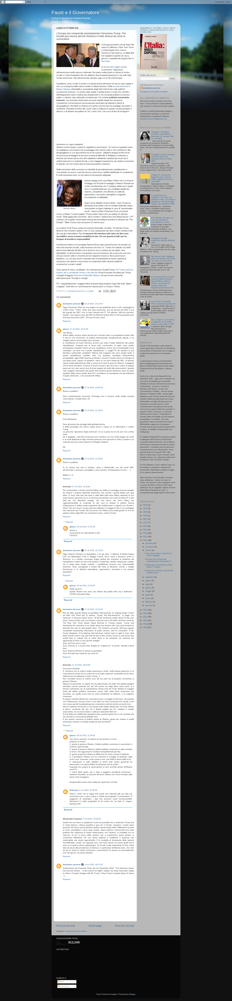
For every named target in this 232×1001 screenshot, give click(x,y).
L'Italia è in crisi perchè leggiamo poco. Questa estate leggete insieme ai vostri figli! (161, 178)
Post (61, 982)
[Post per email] (99, 291)
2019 (145, 530)
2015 (145, 610)
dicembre (149, 543)
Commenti (64, 986)
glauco (66, 329)
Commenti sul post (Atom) (76, 931)
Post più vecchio (124, 925)
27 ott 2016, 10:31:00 (79, 329)
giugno (148, 588)
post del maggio (113, 67)
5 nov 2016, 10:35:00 (88, 790)
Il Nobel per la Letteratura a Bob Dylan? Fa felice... (158, 566)
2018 (145, 533)
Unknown (74, 790)
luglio (147, 584)
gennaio (149, 605)
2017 (145, 537)
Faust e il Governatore (75, 12)
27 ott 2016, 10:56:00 (93, 388)
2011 (145, 624)
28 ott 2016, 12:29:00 (86, 586)
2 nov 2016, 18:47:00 (93, 865)
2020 (145, 526)
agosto (148, 581)
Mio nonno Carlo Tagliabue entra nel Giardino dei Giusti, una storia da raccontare (163, 258)
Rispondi (66, 321)
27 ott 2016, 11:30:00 (93, 459)
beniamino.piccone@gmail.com (153, 119)
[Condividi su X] (109, 291)
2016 (145, 540)
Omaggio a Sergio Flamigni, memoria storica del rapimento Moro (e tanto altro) (163, 158)
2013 (145, 617)
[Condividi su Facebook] (112, 291)
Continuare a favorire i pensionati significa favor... (159, 572)
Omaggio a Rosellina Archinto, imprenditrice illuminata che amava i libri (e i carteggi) (162, 135)
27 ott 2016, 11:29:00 (93, 410)
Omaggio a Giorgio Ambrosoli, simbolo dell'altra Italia (163, 240)
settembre (149, 577)
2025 (145, 508)
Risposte (69, 522)
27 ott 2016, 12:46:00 (81, 487)
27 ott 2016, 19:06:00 (92, 819)
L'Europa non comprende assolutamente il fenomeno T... (159, 560)
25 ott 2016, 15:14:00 (93, 304)
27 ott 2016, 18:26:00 (81, 665)
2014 (145, 613)
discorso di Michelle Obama (87, 275)
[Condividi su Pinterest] (114, 291)
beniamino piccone (71, 304)
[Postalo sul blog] (107, 291)
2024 (145, 512)
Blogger (132, 994)
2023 (145, 516)
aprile (148, 595)
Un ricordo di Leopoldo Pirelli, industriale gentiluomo (163, 302)
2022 (145, 519)
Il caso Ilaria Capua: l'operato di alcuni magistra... (158, 554)
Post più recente (65, 925)
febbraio (149, 602)
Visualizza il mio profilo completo (154, 92)
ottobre (148, 550)
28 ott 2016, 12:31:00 (86, 527)
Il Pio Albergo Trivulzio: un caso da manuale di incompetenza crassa (162, 220)
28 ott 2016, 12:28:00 (86, 735)
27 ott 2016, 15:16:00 (93, 609)
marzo (148, 598)
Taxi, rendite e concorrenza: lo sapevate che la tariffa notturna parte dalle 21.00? (163, 322)
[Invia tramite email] (104, 291)
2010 (145, 627)
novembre (149, 547)
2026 (145, 505)
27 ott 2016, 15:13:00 (93, 550)
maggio (148, 591)
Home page (95, 925)
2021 (145, 523)
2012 (145, 620)
